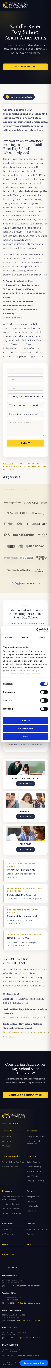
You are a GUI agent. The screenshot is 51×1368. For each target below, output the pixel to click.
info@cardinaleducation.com (28, 1286)
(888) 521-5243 (8, 1286)
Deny (25, 736)
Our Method (7, 1141)
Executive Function (10, 1209)
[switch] (44, 692)
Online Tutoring (34, 1162)
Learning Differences (11, 1213)
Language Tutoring (35, 1181)
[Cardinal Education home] (15, 5)
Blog (29, 1244)
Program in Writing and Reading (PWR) (12, 1198)
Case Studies (32, 1211)
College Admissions (35, 1136)
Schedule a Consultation (25, 1095)
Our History (32, 1234)
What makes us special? (37, 1229)
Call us (8, 463)
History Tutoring (34, 1167)
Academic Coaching (11, 1204)
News (5, 1244)
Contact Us (8, 1254)
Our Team (6, 1146)
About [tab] (42, 637)
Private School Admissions (33, 1142)
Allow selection (25, 728)
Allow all (25, 720)
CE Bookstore (8, 1234)
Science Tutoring (34, 1171)
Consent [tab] (9, 637)
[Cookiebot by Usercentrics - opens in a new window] (36, 630)
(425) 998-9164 (8, 1338)
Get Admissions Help (25, 66)
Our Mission (7, 1136)
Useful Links (7, 1229)
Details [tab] (25, 637)
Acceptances (33, 1197)
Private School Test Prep (13, 1162)
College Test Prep (10, 1167)
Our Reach (31, 1201)
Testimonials (32, 1206)
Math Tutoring (33, 1176)
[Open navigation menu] (45, 5)
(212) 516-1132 (7, 1355)
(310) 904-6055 (8, 1320)
